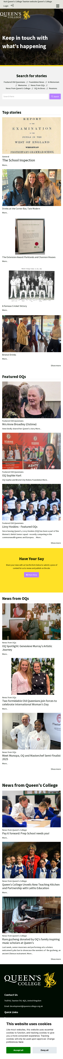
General (5, 156)
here (21, 1042)
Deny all (44, 1050)
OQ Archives (39, 88)
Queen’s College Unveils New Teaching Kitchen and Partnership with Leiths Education (31, 886)
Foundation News (36, 82)
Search (56, 96)
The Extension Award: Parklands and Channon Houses (29, 257)
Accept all (18, 1050)
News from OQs (38, 85)
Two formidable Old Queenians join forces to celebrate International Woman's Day (29, 702)
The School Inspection (18, 160)
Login (6, 6)
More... (5, 165)
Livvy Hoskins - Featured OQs (19, 526)
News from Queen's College (18, 88)
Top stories (11, 112)
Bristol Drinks (9, 354)
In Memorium (53, 82)
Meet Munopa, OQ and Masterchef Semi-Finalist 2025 (31, 757)
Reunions (53, 88)
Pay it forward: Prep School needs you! (25, 833)
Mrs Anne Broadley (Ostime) (19, 424)
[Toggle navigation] (57, 6)
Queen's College (45, 1)
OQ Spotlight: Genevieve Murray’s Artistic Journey (27, 647)
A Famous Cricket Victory (14, 305)
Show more (56, 365)
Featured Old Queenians (14, 82)
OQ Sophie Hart (11, 475)
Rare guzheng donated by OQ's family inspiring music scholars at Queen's (31, 941)
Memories (22, 85)
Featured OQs (14, 376)
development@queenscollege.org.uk (26, 1006)
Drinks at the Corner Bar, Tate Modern (21, 208)
